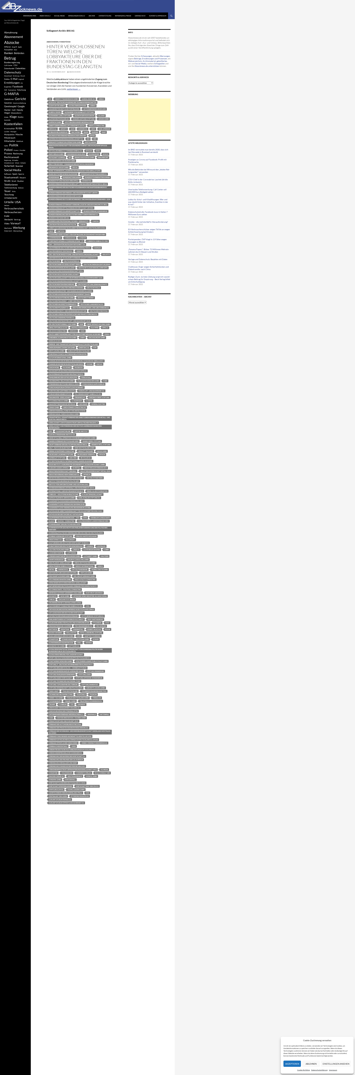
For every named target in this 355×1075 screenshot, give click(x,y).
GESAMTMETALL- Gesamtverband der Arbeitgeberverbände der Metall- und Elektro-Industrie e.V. (79, 418)
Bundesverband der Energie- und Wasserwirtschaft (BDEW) (73, 193)
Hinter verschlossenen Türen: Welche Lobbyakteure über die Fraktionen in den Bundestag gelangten (76, 56)
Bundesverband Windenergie (95, 211)
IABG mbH (73, 458)
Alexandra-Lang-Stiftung (60, 116)
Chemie (83, 224)
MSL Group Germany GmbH (84, 576)
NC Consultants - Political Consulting (65, 589)
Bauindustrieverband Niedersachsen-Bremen (67, 135)
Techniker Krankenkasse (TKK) (94, 691)
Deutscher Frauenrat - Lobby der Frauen (65, 301)
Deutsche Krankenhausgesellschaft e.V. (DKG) (68, 281)
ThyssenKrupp (55, 701)
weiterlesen (74, 89)
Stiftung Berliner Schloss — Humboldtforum (68, 668)
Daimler (97, 248)
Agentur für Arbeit (57, 106)
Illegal (7, 113)
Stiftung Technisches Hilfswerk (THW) (64, 681)
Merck (100, 566)
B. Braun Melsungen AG (58, 132)
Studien (20, 181)
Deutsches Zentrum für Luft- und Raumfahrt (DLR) (69, 321)
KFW (85, 518)
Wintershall (70, 779)
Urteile (9, 202)
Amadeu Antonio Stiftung (84, 119)
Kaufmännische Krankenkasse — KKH (64, 518)
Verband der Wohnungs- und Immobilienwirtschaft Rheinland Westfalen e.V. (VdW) (79, 732)
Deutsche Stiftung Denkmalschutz (92, 284)
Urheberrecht (10, 197)
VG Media (104, 769)
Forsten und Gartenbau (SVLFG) (62, 391)
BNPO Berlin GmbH (56, 154)
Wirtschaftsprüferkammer (60, 786)
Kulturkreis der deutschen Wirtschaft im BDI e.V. (69, 543)
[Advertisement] (149, 116)
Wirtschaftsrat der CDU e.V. (87, 786)
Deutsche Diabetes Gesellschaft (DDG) (64, 264)
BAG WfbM (76, 132)
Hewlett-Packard (85, 451)
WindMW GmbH (55, 779)
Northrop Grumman (94, 593)
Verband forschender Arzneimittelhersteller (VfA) (70, 736)
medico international (84, 566)
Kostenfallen (13, 124)
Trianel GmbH (70, 701)
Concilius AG (70, 238)
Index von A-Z (45, 16)
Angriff (14, 47)
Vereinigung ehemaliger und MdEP (63, 763)
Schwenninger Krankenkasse (61, 643)
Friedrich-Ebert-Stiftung (99, 397)
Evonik (90, 364)
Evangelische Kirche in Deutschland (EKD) (66, 364)
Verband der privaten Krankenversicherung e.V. (68, 728)
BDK (95, 139)
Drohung (16, 76)
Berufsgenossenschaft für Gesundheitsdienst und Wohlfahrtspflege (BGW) (78, 146)
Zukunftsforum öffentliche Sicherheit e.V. (66, 803)
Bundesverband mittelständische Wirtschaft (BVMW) (71, 208)
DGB (81, 324)
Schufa (96, 639)
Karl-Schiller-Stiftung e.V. (89, 498)
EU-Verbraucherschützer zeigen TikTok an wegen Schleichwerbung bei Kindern (149, 230)
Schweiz (23, 163)
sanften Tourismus (93, 636)
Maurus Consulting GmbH (78, 559)
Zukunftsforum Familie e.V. (60, 799)
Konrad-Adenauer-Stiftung (60, 536)
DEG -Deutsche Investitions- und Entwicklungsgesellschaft (74, 254)
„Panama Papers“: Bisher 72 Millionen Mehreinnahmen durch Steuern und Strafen (148, 250)
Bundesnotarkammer (72, 177)
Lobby (106, 549)
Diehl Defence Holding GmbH (98, 324)
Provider (22, 150)
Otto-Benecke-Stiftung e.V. (93, 616)
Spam (14, 174)
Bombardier (94, 154)
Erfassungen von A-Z (76, 16)
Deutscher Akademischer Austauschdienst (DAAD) (69, 294)
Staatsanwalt (11, 177)
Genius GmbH (54, 407)
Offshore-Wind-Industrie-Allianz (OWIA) (90, 596)
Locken (6, 131)
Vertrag (17, 219)
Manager (13, 131)
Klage (51, 521)
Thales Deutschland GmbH (78, 698)
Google (21, 106)
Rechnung (18, 153)
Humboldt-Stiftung (57, 458)
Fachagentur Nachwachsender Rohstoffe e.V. (68, 371)
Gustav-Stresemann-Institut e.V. (62, 434)
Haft (14, 110)
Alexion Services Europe (84, 116)
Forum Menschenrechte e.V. (60, 394)
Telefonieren (11, 184)
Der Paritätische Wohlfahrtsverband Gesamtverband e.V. (73, 258)
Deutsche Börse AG (71, 261)
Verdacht (8, 219)
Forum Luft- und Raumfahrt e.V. (91, 391)
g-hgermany (77, 401)
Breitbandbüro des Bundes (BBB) (62, 161)
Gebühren (9, 99)
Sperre (21, 174)
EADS (83, 331)
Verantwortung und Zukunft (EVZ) (63, 721)
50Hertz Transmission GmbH (66, 99)
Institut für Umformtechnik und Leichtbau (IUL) (68, 484)
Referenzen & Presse (123, 16)
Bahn (86, 132)
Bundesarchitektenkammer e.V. (94, 174)
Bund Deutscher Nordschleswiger (63, 174)
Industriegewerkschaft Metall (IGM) (95, 471)
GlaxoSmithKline (63, 431)
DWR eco (73, 331)
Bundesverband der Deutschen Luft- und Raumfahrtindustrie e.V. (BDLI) (78, 184)
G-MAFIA (89, 401)
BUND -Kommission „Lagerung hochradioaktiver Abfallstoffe (75, 171)
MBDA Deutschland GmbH (85, 563)
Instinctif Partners (95, 478)
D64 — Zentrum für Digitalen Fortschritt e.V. (67, 244)
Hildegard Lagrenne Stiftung (61, 454)
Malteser (104, 556)
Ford (105, 381)
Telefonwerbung (10, 188)
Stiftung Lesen (85, 674)
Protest (16, 150)
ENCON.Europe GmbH (97, 337)
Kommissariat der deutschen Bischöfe (64, 524)
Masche (19, 134)
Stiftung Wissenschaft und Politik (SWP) (66, 688)
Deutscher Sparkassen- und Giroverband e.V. (91, 308)
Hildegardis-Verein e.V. (86, 454)
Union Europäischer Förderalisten (63, 711)
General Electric (98, 404)
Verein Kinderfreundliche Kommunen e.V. (65, 753)
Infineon (86, 474)
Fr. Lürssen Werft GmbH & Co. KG (88, 394)
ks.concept (70, 539)
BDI (88, 139)
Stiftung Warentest (90, 684)
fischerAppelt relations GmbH (61, 381)
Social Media (12, 170)
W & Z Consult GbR (102, 773)
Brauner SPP (103, 157)
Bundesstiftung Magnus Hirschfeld (63, 181)
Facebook (79, 367)
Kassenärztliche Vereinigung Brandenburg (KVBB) (69, 508)
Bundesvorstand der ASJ (59, 218)
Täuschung (9, 194)
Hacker (7, 110)
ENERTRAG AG (84, 347)
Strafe (7, 181)
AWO (93, 129)
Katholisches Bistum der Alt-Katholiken (66, 514)
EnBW (82, 337)
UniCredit (81, 704)
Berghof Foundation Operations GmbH (65, 142)
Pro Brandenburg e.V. (83, 626)
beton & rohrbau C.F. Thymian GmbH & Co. (65, 151)
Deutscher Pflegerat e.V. (59, 308)
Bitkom (89, 151)
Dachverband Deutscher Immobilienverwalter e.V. (69, 248)
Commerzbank (55, 238)
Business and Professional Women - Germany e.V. (69, 221)
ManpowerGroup (56, 559)
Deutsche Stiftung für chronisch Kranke (66, 288)
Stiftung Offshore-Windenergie (89, 678)
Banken (8, 53)
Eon (95, 347)
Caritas (95, 221)
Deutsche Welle (93, 288)
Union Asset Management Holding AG (64, 708)
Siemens (89, 643)
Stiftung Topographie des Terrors (63, 684)
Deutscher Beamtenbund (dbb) (61, 298)
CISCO (51, 231)
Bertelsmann (90, 142)
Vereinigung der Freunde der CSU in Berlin (66, 759)
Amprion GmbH (55, 122)
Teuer (7, 191)
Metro (51, 569)
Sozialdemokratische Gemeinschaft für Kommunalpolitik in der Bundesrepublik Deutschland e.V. (76, 650)
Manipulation (9, 134)
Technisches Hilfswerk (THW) (61, 694)
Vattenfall (104, 714)
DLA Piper (94, 327)
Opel (88, 606)
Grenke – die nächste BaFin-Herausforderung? (148, 222)
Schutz (17, 163)
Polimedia (97, 623)
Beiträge (137, 58)
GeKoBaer (83, 404)
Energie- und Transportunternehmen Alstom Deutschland (73, 344)
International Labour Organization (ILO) (66, 491)
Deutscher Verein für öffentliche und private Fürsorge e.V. (73, 314)
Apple (20, 47)
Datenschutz (140, 16)
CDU (15, 65)
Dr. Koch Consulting (57, 331)
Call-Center (8, 65)
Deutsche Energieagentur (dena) (97, 264)
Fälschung (21, 90)
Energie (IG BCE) (55, 341)
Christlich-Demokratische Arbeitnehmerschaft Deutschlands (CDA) (77, 228)
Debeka (79, 251)
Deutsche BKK (54, 261)
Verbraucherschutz (14, 208)
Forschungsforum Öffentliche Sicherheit (66, 387)
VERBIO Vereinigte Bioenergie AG (94, 743)
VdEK (51, 718)
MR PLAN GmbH (86, 573)
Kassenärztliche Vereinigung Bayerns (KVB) (67, 504)
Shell (79, 643)
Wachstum (8, 228)
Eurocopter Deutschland (79, 351)
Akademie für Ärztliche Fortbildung (64, 109)
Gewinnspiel (10, 106)
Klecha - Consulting (66, 521)
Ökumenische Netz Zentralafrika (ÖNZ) (65, 603)
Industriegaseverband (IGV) (95, 468)
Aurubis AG (82, 129)
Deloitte (106, 254)
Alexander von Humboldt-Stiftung (79, 112)
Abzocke (11, 42)
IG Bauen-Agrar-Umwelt (59, 468)
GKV (50, 431)
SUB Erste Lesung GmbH (95, 688)
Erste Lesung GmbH (56, 351)
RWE (79, 636)
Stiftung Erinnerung (95, 671)
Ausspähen (8, 49)
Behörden (19, 53)
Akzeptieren (292, 1064)
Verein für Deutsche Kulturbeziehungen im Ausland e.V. (71, 750)
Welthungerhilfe (75, 776)
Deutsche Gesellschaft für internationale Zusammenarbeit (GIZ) (75, 278)
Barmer (95, 132)
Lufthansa (71, 553)
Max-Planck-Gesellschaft (60, 563)
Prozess (8, 153)
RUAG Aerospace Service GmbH (61, 636)
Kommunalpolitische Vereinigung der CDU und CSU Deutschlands (76, 533)
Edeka (107, 334)
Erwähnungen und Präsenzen (154, 58)
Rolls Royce (71, 633)
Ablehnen (311, 1064)
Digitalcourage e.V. (79, 327)
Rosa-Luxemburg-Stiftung (91, 633)
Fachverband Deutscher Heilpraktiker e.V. (66, 374)
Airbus (93, 106)
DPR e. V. (105, 327)
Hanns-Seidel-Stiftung (92, 441)
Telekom (93, 694)
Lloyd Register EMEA (91, 549)
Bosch (105, 154)
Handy (20, 109)
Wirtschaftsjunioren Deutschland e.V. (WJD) (67, 783)
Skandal (19, 166)
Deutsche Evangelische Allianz (62, 268)
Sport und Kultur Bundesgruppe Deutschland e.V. (69, 658)
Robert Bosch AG (94, 629)
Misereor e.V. (63, 569)
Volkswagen (66, 773)
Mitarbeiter (9, 141)
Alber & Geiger (55, 112)
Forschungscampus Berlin (93, 384)
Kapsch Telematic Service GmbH (62, 498)
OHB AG (52, 599)
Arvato (64, 129)
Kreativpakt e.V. (55, 539)
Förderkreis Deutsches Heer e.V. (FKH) (64, 384)
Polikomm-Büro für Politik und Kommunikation (69, 623)
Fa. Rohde (67, 367)
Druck (22, 76)
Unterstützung (105, 16)
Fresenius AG (80, 397)
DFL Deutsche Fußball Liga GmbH (62, 324)
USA (18, 202)
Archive (92, 16)
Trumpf (52, 704)
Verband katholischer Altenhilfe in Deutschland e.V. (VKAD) (73, 740)
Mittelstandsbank (80, 569)
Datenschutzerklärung (319, 1070)
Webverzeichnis (29, 16)
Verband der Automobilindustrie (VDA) (65, 724)
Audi (72, 129)
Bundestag (86, 181)
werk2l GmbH (91, 776)
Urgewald (91, 714)
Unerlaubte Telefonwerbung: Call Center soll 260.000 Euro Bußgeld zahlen (147, 190)
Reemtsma (65, 629)
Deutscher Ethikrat (86, 298)
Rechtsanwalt (11, 157)
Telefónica (81, 694)
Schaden (15, 160)
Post (107, 623)
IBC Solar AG (86, 458)
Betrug (10, 58)
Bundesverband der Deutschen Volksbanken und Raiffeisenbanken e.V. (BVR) (78, 188)
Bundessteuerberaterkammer (97, 177)
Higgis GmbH (102, 451)
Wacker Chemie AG (56, 776)
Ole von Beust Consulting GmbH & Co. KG (65, 606)
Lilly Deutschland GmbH (59, 549)
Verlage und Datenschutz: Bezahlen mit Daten (147, 259)
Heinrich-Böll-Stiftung (101, 444)
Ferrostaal (86, 377)
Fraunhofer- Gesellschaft (60, 397)
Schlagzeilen (159, 63)
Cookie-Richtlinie (303, 1070)
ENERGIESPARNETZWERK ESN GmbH (62, 347)
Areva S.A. (53, 129)
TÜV (72, 704)
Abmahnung (10, 32)
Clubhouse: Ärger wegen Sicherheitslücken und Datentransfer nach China (148, 268)
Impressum (333, 1070)
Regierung (7, 160)
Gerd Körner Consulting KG (74, 407)
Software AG (74, 646)
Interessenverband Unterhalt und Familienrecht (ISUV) (71, 488)
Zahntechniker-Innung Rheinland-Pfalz (65, 793)
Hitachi (102, 454)
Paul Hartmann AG (95, 619)
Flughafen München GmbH (88, 381)
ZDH (87, 793)
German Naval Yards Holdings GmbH (64, 414)
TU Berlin (63, 704)
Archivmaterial (149, 61)
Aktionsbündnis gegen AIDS (94, 109)
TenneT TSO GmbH (56, 698)
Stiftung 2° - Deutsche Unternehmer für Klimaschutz (71, 664)
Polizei (8, 149)
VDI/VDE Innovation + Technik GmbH (71, 718)
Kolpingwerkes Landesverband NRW (93, 521)
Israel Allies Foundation (97, 491)
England (21, 79)
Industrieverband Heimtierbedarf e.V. (64, 474)
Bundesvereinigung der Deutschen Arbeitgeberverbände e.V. (73, 214)
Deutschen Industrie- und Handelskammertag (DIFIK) (70, 291)
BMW (98, 151)
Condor (82, 238)
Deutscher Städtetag (99, 311)
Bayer (92, 135)
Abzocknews (53, 42)
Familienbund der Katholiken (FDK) (63, 377)
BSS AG (75, 167)
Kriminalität (9, 128)
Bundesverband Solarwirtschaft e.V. (64, 211)
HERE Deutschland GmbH (85, 448)
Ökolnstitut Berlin (67, 599)
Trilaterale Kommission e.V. (91, 701)
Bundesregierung (12, 62)
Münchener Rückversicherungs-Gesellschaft (68, 583)
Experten (8, 87)
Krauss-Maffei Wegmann (86, 536)
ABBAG (101, 99)
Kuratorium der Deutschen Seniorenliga (66, 546)
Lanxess (90, 546)
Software (7, 174)
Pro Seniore (101, 626)
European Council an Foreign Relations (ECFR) (68, 354)
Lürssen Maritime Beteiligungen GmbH (64, 556)
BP (70, 157)
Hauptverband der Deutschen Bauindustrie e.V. (68, 444)
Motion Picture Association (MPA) (63, 573)
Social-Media (59, 16)
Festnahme (12, 90)
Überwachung (17, 231)
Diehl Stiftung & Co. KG (58, 327)
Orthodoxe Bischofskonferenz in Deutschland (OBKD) (71, 609)
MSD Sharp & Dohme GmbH (59, 576)
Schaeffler (53, 639)
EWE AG (99, 364)
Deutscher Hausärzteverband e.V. (63, 304)
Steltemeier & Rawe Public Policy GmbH (92, 661)
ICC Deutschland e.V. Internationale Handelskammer (70, 461)
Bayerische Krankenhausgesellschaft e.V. (66, 139)
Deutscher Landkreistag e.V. (92, 304)
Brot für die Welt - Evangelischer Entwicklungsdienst (71, 164)
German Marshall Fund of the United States (67, 411)
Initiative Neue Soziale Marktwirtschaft (66, 478)
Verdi (73, 746)
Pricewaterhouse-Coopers (60, 626)
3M (50, 99)
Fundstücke (65, 42)
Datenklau (20, 68)
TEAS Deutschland (70, 691)
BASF (104, 132)
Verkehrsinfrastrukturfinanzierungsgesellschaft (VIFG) (73, 769)
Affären (7, 47)
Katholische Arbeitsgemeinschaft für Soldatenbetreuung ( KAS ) (75, 511)
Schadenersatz (9, 163)
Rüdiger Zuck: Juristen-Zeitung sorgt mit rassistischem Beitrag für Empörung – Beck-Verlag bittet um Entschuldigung (149, 279)
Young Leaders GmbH (76, 789)
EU (22, 83)
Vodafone (53, 773)
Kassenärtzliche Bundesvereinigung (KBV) (66, 501)
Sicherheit (9, 165)
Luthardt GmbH (90, 556)
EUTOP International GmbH (60, 357)
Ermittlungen (12, 82)
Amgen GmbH (103, 119)
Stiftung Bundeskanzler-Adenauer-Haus (66, 671)
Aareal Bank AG (88, 99)
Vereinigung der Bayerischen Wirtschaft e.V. (67, 756)
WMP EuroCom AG (56, 789)
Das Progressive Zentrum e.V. (61, 251)
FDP (5, 90)
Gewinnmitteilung (19, 103)
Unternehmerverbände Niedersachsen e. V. (66, 714)
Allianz (101, 116)
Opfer (6, 146)
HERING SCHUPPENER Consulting (61, 451)
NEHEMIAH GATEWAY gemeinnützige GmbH (65, 593)
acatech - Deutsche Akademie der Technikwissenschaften (72, 102)
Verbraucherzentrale (58, 746)
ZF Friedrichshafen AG (80, 796)
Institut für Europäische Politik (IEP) (64, 481)
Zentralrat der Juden (58, 796)
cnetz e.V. (61, 231)
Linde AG (76, 549)
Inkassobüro (16, 113)
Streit (14, 181)
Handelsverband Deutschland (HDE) (64, 441)
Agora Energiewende (77, 106)
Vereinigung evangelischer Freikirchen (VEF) (67, 766)
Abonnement (13, 37)
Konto (20, 117)
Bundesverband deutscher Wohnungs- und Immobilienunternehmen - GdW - (80, 200)
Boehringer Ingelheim (76, 154)
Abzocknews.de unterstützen (147, 66)
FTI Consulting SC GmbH (58, 401)
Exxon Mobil (54, 367)
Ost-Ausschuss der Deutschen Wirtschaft (66, 613)
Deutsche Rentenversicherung (61, 284)
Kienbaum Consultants (100, 518)
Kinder (6, 117)
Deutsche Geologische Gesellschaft (64, 274)
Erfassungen (146, 56)
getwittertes (162, 61)
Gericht (20, 99)
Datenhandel (9, 68)
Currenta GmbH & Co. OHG (97, 241)
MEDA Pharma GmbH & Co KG (60, 566)
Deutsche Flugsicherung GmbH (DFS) (93, 268)
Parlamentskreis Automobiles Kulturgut (66, 619)
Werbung (19, 227)
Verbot (6, 205)
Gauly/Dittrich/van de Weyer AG (62, 404)
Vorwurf (15, 223)
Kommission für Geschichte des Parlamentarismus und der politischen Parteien (78, 529)
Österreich (8, 231)
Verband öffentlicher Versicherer (63, 743)
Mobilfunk (19, 141)
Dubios (7, 79)
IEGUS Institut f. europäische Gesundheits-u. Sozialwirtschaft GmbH (77, 464)
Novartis (53, 596)
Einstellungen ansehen (336, 1064)
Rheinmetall (78, 629)
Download (8, 76)
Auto (15, 50)
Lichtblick (101, 546)
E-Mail (14, 78)
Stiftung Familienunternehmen (62, 674)
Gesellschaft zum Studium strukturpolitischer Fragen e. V (73, 423)
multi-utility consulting (85, 579)
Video (6, 223)
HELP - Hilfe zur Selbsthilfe (60, 448)
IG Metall (76, 468)
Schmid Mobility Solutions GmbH (75, 639)
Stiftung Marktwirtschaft (60, 678)
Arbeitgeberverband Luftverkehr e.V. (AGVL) (67, 125)
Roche (107, 629)
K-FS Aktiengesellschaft (92, 494)
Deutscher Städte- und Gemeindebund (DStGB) (67, 311)
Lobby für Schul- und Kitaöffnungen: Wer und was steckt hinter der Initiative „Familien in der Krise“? (148, 202)
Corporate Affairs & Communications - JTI (66, 241)
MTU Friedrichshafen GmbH (60, 579)
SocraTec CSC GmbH (57, 646)
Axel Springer (104, 129)
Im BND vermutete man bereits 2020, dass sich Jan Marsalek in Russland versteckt (148, 150)
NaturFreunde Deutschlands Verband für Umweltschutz (73, 586)
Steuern (23, 178)
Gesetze (8, 103)
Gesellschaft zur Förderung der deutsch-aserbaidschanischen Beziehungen (75, 427)
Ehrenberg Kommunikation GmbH (62, 337)
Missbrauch (9, 137)
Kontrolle (7, 120)
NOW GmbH (64, 596)
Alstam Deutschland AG (59, 119)
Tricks (14, 191)
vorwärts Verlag (83, 773)
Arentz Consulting (97, 125)
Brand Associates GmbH (84, 157)
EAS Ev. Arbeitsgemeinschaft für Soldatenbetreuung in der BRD (75, 334)
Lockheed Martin (56, 553)
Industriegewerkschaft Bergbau (62, 471)
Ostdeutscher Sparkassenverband (63, 616)
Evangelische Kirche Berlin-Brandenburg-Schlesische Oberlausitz (76, 361)
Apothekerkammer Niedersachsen (79, 122)
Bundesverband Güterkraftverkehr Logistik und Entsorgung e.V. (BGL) (78, 204)
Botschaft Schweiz (57, 157)
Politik (13, 145)
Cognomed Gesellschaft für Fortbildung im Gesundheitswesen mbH (77, 234)
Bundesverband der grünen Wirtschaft (65, 196)
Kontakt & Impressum (157, 16)
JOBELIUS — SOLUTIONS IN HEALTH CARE (63, 494)
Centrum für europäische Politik (62, 224)
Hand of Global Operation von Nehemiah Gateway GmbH (72, 438)
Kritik (19, 128)
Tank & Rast (54, 691)
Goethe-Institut (81, 431)
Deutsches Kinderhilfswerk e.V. (61, 318)
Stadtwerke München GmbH (60, 661)
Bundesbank (54, 177)
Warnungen (165, 56)
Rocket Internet (56, 633)
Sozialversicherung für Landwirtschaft (66, 654)
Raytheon (53, 629)
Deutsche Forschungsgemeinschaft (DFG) (66, 271)
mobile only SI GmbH (100, 569)
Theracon (97, 698)
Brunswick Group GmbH (59, 167)
